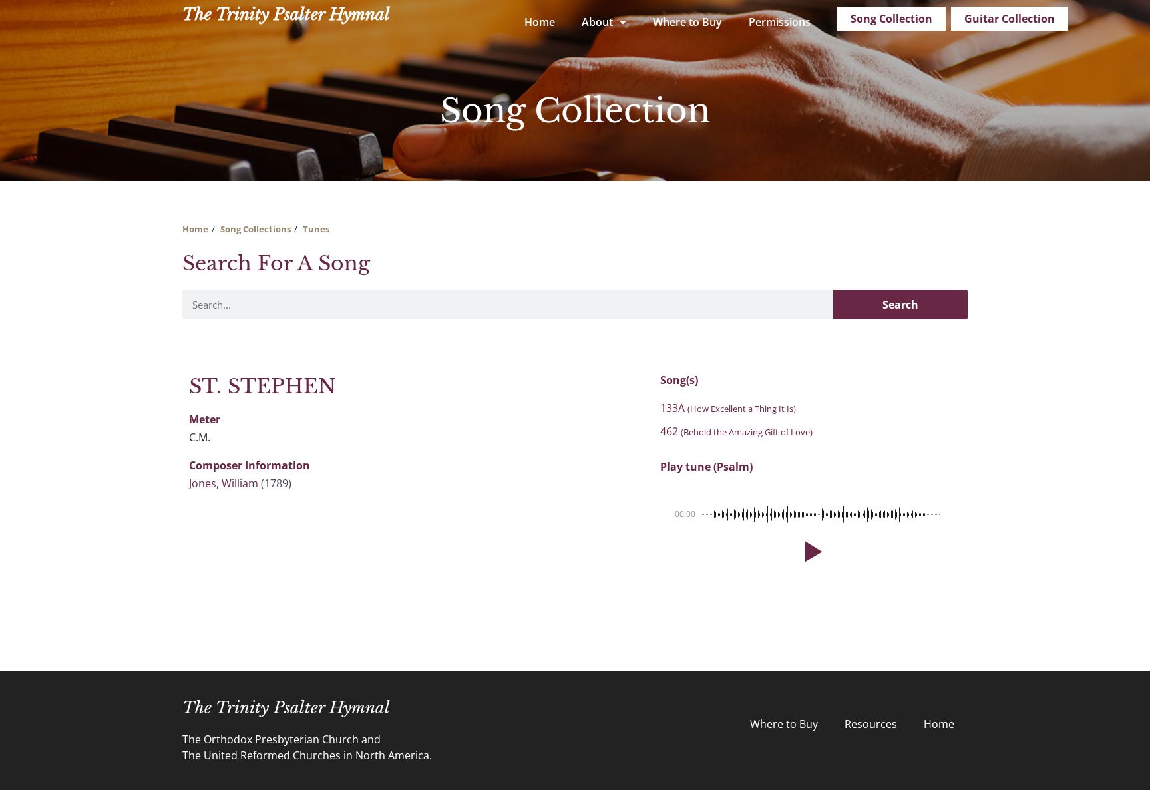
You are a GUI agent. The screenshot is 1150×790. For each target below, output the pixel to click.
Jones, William (223, 483)
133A (728, 408)
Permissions (780, 22)
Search (900, 304)
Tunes (316, 229)
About (597, 22)
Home (539, 22)
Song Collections (255, 229)
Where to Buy (687, 22)
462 (736, 431)
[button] (810, 551)
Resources (871, 724)
